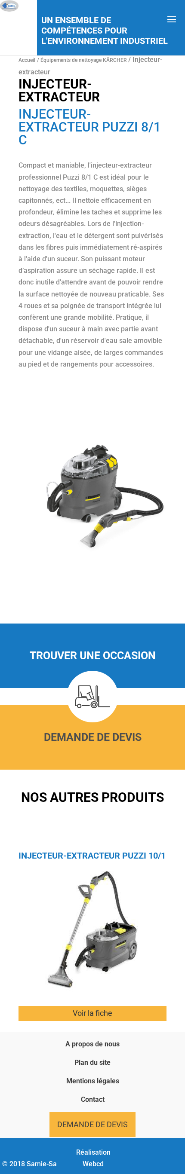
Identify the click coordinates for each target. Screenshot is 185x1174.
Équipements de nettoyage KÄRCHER (84, 60)
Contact (93, 1099)
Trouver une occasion (93, 655)
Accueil (26, 60)
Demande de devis (93, 737)
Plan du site (92, 1062)
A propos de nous (92, 1044)
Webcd (93, 1164)
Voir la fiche (92, 1013)
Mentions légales (92, 1081)
